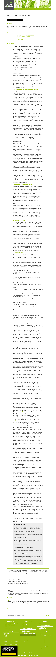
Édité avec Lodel (30, 655)
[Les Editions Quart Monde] (11, 641)
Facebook (6, 634)
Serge (9, 17)
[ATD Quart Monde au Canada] (11, 644)
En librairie (40, 629)
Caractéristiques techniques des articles (45, 635)
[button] (20, 9)
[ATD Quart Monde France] (16, 641)
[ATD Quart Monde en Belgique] (6, 644)
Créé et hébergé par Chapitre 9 (22, 655)
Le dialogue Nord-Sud (21, 38)
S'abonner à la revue (42, 627)
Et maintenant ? (19, 40)
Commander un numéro (42, 628)
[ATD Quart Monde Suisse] (16, 644)
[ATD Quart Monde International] (6, 641)
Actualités (40, 623)
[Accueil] (18, 9)
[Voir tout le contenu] (38, 9)
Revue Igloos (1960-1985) (43, 648)
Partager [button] (21, 20)
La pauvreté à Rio (20, 39)
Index (35, 9)
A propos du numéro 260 (42, 639)
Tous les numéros (27, 635)
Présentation (24, 9)
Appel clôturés (41, 634)
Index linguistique (25, 642)
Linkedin (6, 636)
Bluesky (6, 635)
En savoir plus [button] (4, 651)
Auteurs (23, 639)
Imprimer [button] (9, 20)
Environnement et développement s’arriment (25, 35)
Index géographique (25, 641)
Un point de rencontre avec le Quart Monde (11, 623)
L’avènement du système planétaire (23, 36)
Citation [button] (15, 20)
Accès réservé (36, 655)
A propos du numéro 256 (42, 641)
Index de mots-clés (25, 640)
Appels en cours (41, 633)
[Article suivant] (48, 12)
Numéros (30, 9)
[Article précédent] (46, 12)
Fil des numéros (7, 633)
